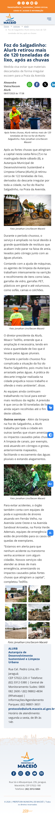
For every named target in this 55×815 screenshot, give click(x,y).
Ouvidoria (28, 7)
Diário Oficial (41, 7)
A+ (50, 484)
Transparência (14, 7)
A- (50, 533)
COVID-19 (17, 10)
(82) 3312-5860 (32, 788)
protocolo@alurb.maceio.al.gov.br (31, 709)
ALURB (13, 648)
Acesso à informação (33, 10)
